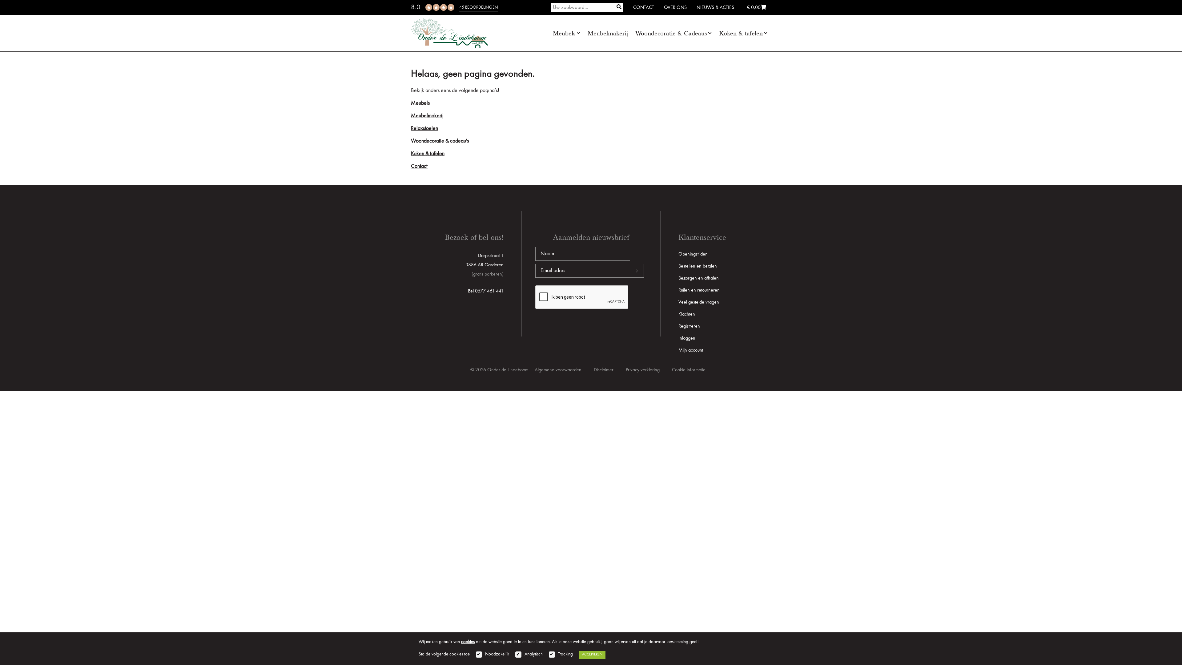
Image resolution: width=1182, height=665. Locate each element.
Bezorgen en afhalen (698, 278)
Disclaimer (603, 370)
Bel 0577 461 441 (486, 291)
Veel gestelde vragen (698, 302)
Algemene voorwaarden (558, 370)
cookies (468, 642)
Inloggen (686, 338)
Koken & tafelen (741, 33)
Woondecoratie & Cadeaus (671, 33)
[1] (619, 7)
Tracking (565, 654)
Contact (643, 7)
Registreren (689, 326)
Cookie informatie (689, 370)
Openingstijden (693, 254)
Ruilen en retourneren (699, 290)
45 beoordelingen (478, 7)
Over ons (675, 7)
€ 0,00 (754, 7)
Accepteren (592, 654)
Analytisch (534, 654)
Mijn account (690, 350)
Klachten (686, 314)
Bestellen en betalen (697, 266)
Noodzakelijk (497, 654)
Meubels (564, 33)
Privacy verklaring (643, 370)
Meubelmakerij (608, 33)
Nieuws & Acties (715, 7)
